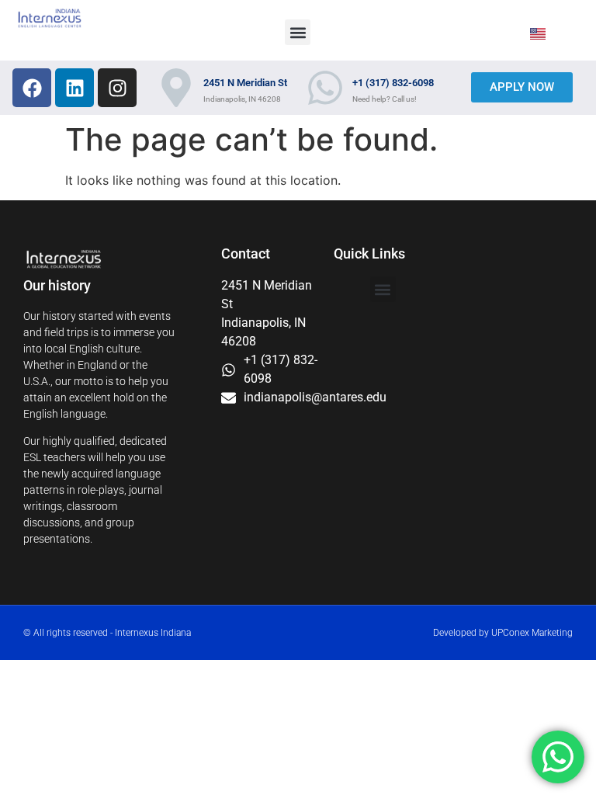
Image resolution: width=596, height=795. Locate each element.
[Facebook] (31, 87)
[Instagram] (117, 87)
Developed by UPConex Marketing (503, 632)
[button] (297, 32)
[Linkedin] (74, 87)
